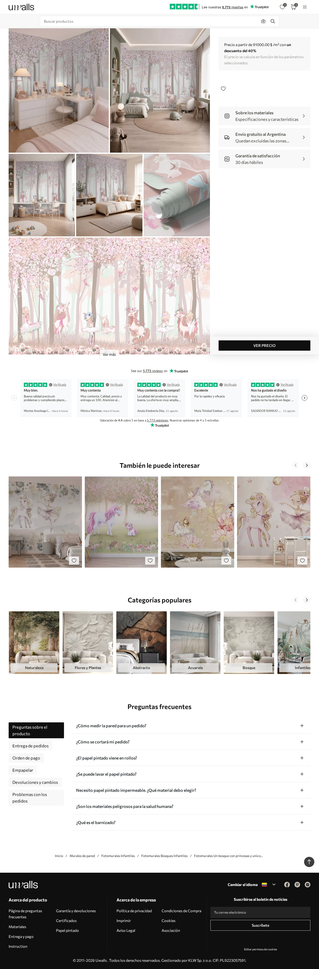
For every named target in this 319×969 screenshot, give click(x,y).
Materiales (17, 926)
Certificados (66, 920)
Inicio (59, 856)
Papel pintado (67, 930)
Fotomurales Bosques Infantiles (164, 856)
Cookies (168, 920)
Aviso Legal (126, 930)
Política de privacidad (134, 910)
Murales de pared (82, 856)
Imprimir (124, 920)
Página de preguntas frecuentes (25, 913)
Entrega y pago (21, 936)
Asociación (171, 930)
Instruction (18, 946)
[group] (34, 642)
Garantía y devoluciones (76, 910)
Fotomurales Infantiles (118, 856)
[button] (295, 465)
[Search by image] (263, 21)
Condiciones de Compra (181, 910)
